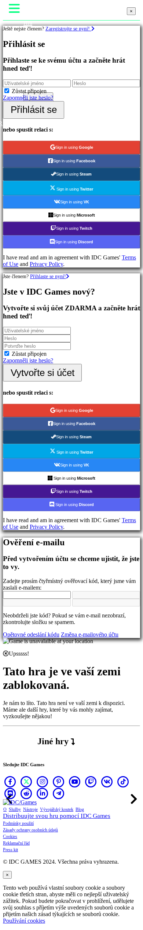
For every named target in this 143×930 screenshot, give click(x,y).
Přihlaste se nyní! (48, 276)
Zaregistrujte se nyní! (68, 29)
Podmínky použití (18, 823)
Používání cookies (24, 921)
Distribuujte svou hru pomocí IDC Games (56, 815)
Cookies (10, 836)
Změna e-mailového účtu (89, 634)
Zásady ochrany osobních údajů (30, 830)
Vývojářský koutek (56, 809)
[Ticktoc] (123, 781)
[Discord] (10, 793)
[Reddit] (26, 793)
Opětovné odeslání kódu (31, 634)
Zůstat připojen (29, 91)
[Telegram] (58, 793)
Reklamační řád (16, 843)
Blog (80, 809)
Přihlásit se (34, 109)
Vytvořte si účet (42, 373)
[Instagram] (42, 781)
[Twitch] (91, 781)
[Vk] (107, 781)
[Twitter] (26, 781)
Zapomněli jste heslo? (28, 98)
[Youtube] (74, 781)
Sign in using (74, 147)
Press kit (10, 849)
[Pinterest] (58, 781)
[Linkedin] (42, 793)
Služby (15, 809)
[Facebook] (10, 781)
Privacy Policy (46, 264)
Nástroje (30, 809)
